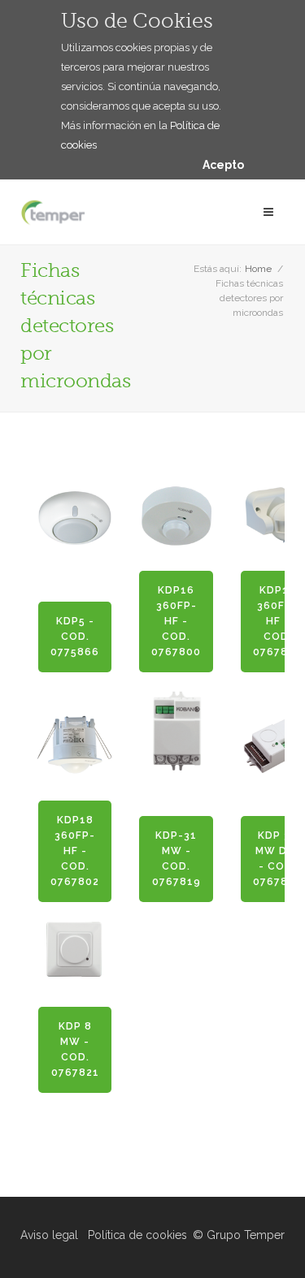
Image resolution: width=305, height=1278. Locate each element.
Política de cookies (137, 1234)
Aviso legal (49, 1234)
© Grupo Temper (239, 1234)
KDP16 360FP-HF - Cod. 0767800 (176, 621)
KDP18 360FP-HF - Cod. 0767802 (74, 850)
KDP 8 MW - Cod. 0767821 (75, 1049)
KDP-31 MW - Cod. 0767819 (176, 858)
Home (258, 268)
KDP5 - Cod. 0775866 (74, 636)
